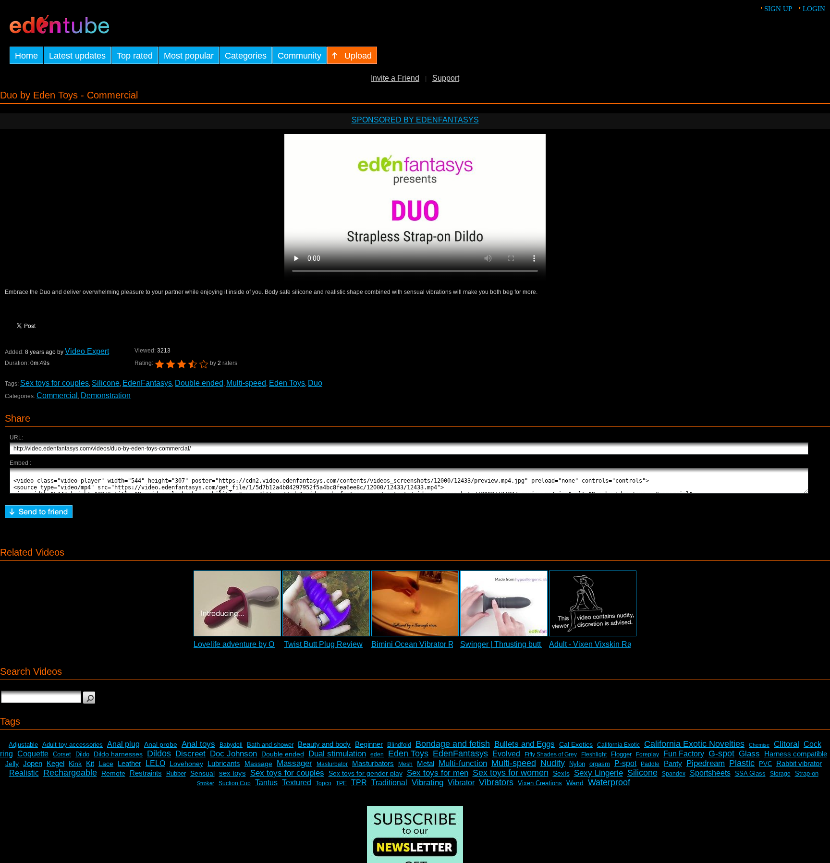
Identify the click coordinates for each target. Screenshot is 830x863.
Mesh (405, 764)
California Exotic (618, 744)
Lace (105, 763)
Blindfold (399, 744)
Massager (294, 763)
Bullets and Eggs (524, 744)
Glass (749, 753)
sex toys (232, 773)
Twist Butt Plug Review (323, 644)
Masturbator (332, 764)
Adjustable (23, 744)
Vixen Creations (540, 783)
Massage (258, 763)
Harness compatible (795, 754)
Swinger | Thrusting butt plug (509, 644)
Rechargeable (70, 773)
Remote (113, 773)
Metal (425, 763)
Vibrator (461, 782)
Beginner (369, 744)
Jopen (32, 763)
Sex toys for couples (54, 383)
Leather (129, 763)
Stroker (205, 783)
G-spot (721, 753)
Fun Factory (683, 754)
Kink (75, 763)
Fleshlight (594, 754)
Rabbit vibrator (799, 763)
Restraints (146, 773)
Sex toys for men (437, 773)
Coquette (33, 754)
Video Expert (87, 351)
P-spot (625, 763)
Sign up (778, 8)
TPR (359, 782)
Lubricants (224, 763)
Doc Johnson (233, 753)
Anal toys (198, 744)
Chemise (759, 745)
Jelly (12, 763)
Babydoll (231, 744)
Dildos (159, 753)
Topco (323, 783)
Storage (780, 773)
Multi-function (463, 763)
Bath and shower (270, 744)
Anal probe (160, 744)
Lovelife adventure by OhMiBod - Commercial (271, 644)
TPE (341, 783)
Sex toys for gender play (366, 773)
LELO (155, 763)
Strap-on (806, 773)
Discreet (190, 753)
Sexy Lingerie (598, 773)
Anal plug (123, 744)
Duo (315, 383)
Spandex (673, 773)
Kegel (55, 763)
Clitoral (786, 744)
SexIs (561, 773)
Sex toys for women (511, 773)
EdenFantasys (147, 383)
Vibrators (496, 782)
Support (445, 78)
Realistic (24, 773)
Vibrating (427, 782)
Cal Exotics (576, 744)
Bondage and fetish (452, 744)
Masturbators (373, 763)
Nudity (552, 763)
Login (814, 8)
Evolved (506, 754)
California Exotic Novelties (694, 744)
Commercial (57, 395)
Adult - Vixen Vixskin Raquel (598, 644)
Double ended (199, 383)
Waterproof (609, 782)
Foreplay (647, 754)
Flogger (621, 754)
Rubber (176, 773)
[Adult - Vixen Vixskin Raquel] (592, 603)
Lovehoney (186, 763)
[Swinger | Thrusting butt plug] (504, 603)
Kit (90, 763)
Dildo (82, 754)
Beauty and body (324, 744)
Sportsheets (710, 773)
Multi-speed (246, 383)
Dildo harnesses (118, 754)
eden (377, 754)
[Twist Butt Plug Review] (326, 603)
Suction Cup (235, 783)
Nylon (577, 763)
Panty (673, 763)
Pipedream (705, 763)
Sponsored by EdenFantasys (415, 120)
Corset (62, 754)
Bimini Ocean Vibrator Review (422, 644)
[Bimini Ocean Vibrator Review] (415, 603)
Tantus (266, 782)
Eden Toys (287, 383)
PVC (765, 763)
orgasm (599, 763)
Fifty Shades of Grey (551, 754)
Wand (575, 783)
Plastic (742, 763)
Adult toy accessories (72, 744)
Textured (296, 782)
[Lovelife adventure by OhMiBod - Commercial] (237, 603)
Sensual (202, 773)
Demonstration (106, 395)
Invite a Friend (395, 78)
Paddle (650, 764)
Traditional (389, 782)
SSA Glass (750, 773)
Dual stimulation (337, 753)
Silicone (106, 383)
